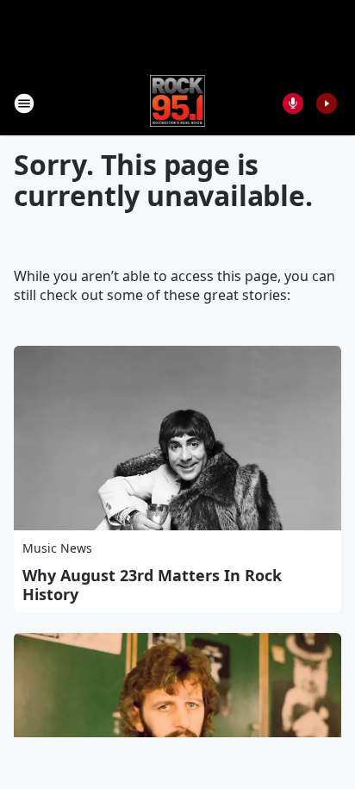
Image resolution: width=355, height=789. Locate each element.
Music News (57, 548)
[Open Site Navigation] (24, 103)
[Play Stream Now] (326, 103)
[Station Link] (178, 103)
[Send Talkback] (293, 103)
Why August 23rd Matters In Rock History (152, 585)
